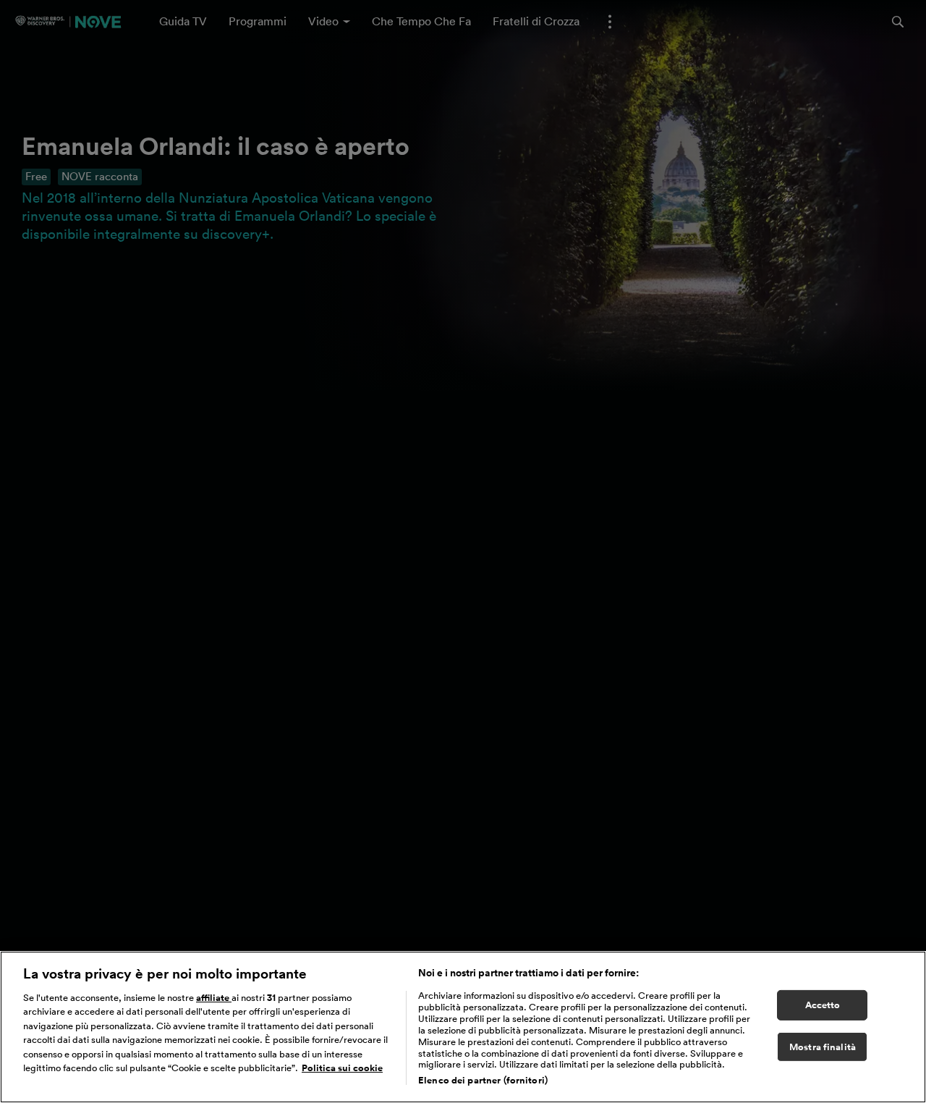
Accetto (823, 1005)
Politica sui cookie (342, 1068)
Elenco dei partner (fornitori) (483, 1080)
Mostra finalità (822, 1047)
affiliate (214, 997)
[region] (463, 1027)
